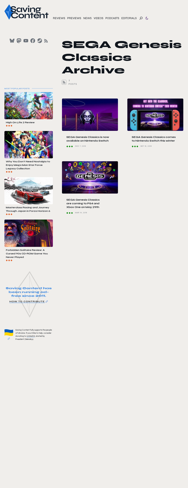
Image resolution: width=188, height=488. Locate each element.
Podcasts (112, 18)
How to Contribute (27, 301)
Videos (98, 18)
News (87, 18)
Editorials (129, 18)
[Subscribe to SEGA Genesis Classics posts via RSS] (64, 82)
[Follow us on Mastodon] (19, 40)
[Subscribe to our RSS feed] (46, 41)
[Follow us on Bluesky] (12, 40)
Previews (74, 18)
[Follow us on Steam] (39, 40)
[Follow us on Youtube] (26, 40)
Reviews (59, 18)
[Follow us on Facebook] (32, 40)
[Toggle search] (141, 18)
